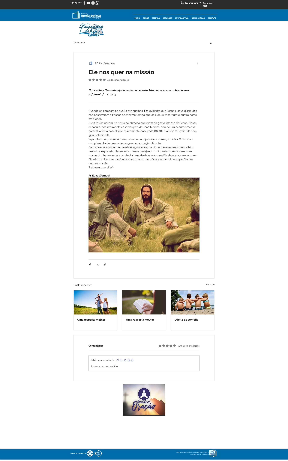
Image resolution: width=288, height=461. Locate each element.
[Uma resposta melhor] (95, 302)
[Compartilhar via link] (104, 264)
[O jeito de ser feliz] (192, 302)
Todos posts (79, 42)
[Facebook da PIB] (84, 3)
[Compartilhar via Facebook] (89, 264)
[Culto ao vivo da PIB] (89, 3)
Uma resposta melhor (91, 319)
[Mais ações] (198, 63)
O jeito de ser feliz (186, 319)
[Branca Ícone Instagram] (93, 3)
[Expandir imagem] (144, 215)
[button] (210, 43)
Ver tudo (210, 284)
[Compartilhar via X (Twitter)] (97, 264)
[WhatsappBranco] (97, 3)
